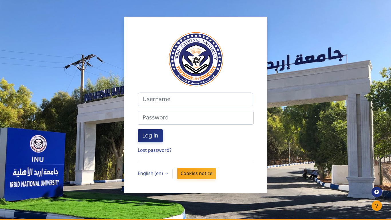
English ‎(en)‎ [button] (151, 173)
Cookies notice (196, 173)
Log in (150, 136)
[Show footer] (377, 206)
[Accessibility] (377, 192)
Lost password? (154, 150)
